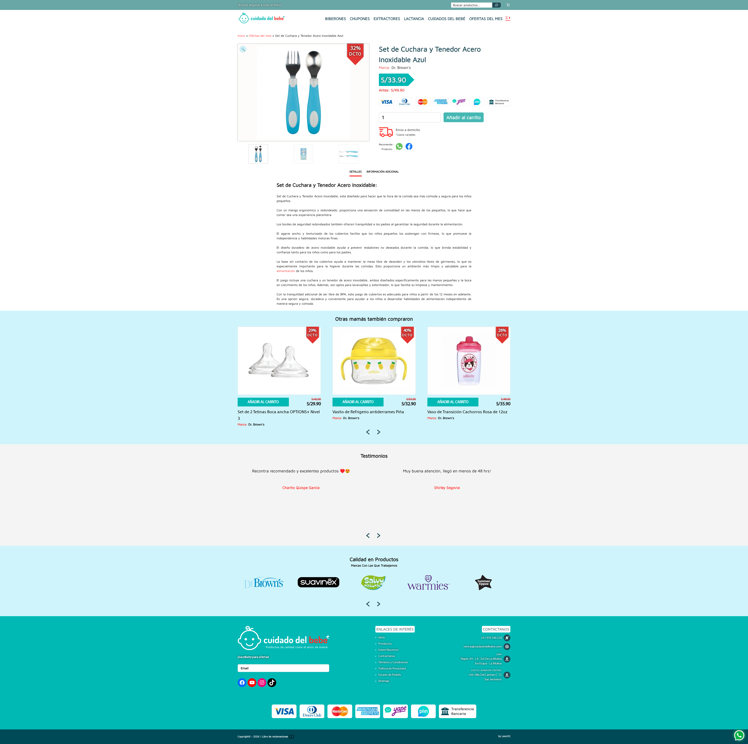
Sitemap (383, 681)
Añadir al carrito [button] (263, 402)
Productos (385, 643)
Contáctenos (386, 656)
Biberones (335, 18)
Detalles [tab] (355, 171)
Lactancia (414, 18)
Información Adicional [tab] (383, 171)
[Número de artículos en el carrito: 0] (508, 5)
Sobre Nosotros (388, 650)
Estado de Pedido (389, 674)
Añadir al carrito (463, 117)
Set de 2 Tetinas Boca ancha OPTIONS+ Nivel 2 (468, 415)
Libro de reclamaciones (275, 736)
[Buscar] (496, 5)
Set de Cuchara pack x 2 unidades (364, 412)
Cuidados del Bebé (446, 18)
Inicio (241, 35)
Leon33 (506, 736)
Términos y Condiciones (393, 662)
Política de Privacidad (392, 668)
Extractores (387, 18)
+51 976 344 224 (491, 638)
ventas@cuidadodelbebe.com (482, 646)
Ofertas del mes (486, 18)
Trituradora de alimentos (261, 412)
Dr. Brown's (401, 67)
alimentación (286, 271)
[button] (243, 49)
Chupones (360, 18)
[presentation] (368, 432)
